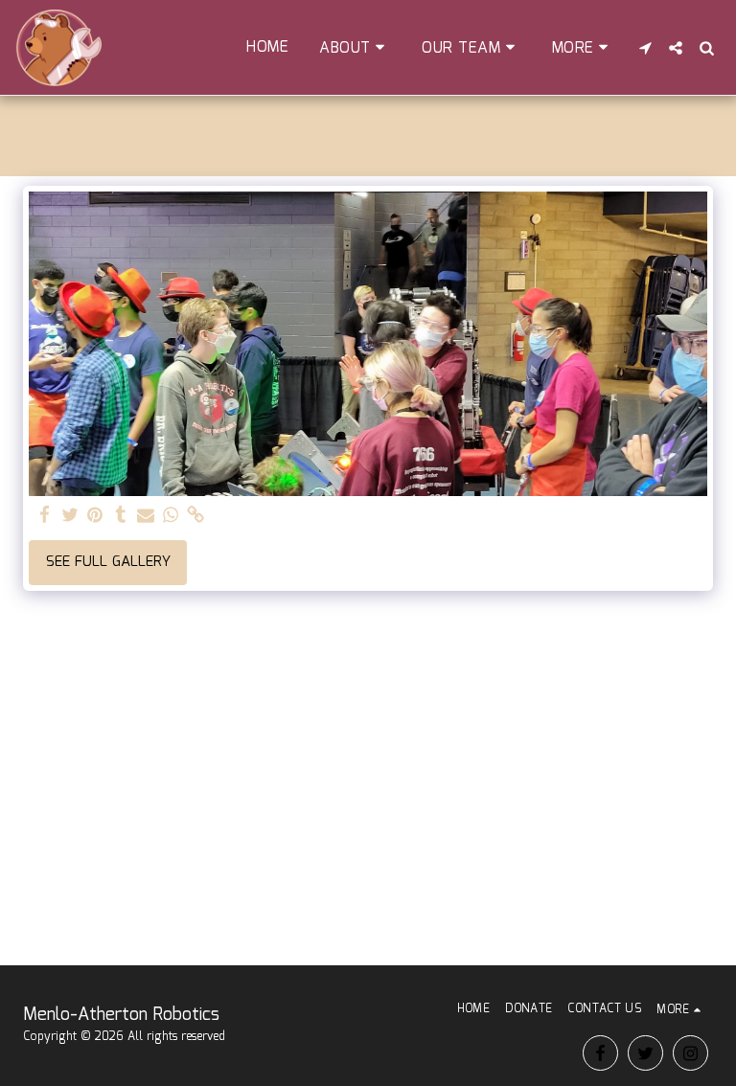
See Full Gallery (108, 562)
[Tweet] (70, 516)
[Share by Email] (146, 516)
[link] (196, 516)
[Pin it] (95, 516)
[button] (355, 48)
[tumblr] (120, 516)
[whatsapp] (171, 516)
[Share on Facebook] (45, 516)
